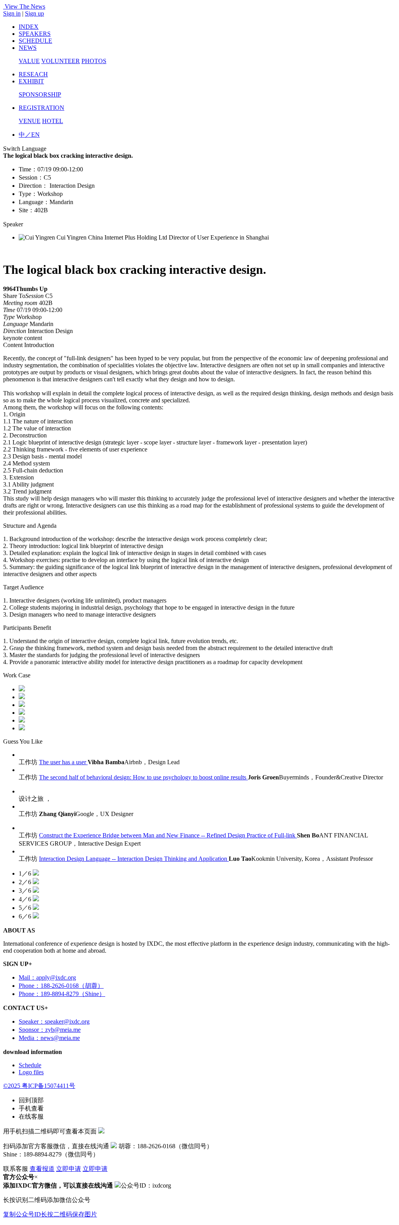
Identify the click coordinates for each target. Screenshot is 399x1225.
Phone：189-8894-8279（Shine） (62, 994)
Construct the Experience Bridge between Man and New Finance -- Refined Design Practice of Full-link (168, 835)
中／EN (29, 134)
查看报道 (42, 1168)
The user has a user (63, 762)
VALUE (29, 61)
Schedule (30, 1065)
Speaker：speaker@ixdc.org (54, 1021)
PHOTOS (93, 61)
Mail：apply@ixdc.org (47, 977)
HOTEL (52, 121)
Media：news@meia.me (49, 1038)
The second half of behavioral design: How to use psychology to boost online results (143, 777)
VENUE (30, 121)
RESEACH (33, 74)
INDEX (29, 26)
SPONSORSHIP (40, 94)
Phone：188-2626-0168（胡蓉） (61, 985)
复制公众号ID (22, 1214)
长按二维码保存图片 (69, 1214)
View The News (25, 6)
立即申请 (68, 1168)
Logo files (31, 1072)
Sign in (12, 13)
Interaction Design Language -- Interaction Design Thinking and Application (134, 858)
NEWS (28, 47)
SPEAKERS (35, 33)
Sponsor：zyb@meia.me (50, 1029)
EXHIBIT (31, 81)
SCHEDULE (35, 40)
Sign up (34, 13)
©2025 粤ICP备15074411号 (39, 1085)
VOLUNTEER (60, 61)
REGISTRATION (41, 107)
